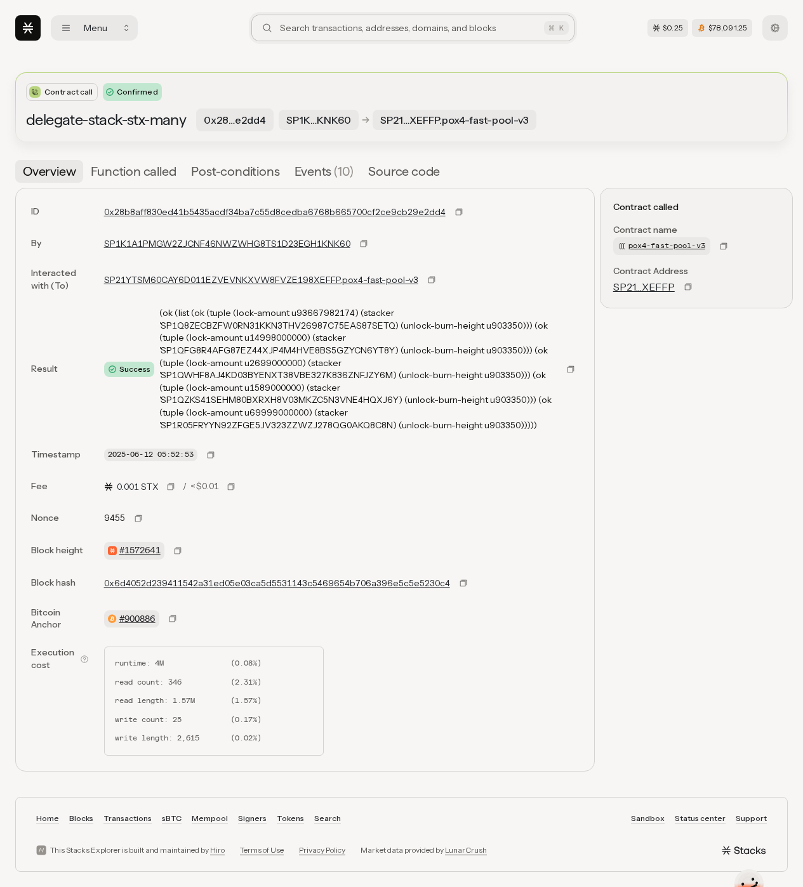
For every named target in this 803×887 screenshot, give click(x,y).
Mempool (210, 818)
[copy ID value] (459, 212)
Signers (252, 818)
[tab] (49, 171)
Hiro (217, 850)
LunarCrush (466, 850)
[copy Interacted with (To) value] (431, 280)
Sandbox (648, 818)
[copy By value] (363, 243)
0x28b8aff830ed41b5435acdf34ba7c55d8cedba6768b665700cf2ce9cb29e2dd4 (275, 212)
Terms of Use (262, 850)
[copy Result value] (570, 369)
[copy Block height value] (177, 550)
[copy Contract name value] (723, 246)
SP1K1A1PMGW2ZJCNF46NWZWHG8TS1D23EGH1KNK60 (227, 243)
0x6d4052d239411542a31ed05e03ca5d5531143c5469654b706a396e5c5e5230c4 (277, 583)
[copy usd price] (231, 486)
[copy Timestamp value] (210, 455)
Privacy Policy (322, 850)
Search (327, 818)
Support (751, 818)
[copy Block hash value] (463, 583)
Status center (700, 818)
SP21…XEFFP (644, 286)
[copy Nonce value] (138, 518)
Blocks (81, 818)
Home (47, 818)
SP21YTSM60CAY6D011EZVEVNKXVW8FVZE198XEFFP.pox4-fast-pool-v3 (261, 280)
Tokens (290, 818)
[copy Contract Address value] (688, 287)
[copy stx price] (171, 486)
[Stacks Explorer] (28, 28)
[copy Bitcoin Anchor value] (172, 618)
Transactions (127, 818)
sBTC (172, 818)
